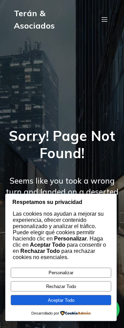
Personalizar (61, 272)
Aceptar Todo (61, 300)
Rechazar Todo (61, 286)
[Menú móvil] (104, 19)
